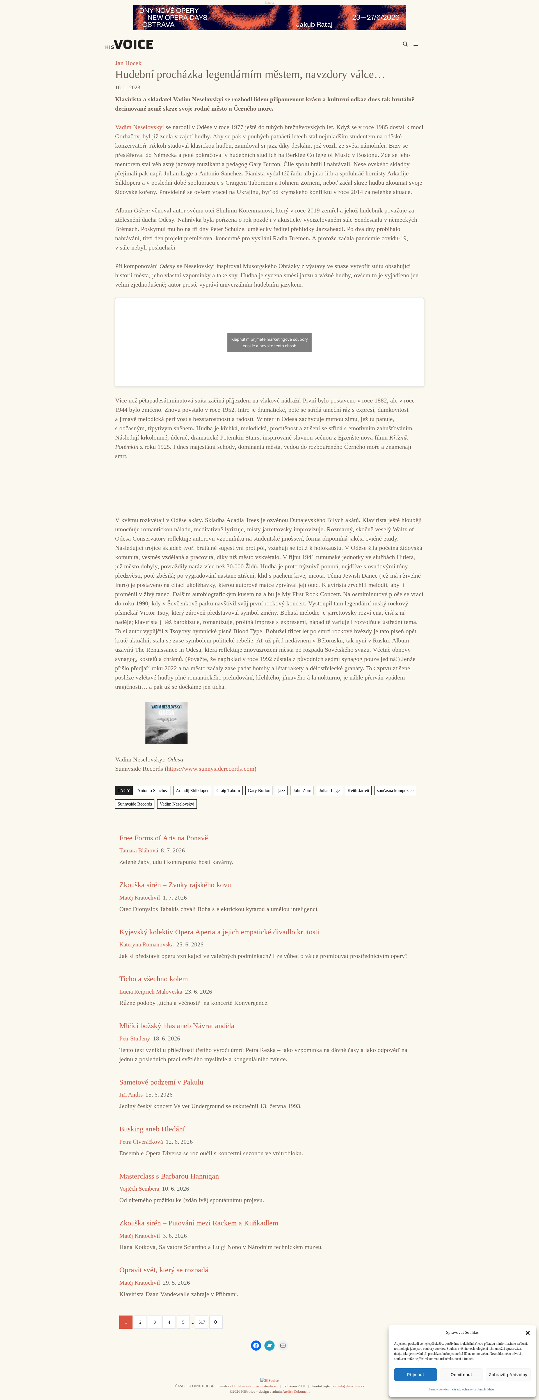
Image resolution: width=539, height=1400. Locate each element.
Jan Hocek (128, 63)
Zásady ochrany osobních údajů (473, 1389)
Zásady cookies (438, 1389)
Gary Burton (259, 790)
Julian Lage (329, 790)
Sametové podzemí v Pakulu (161, 1082)
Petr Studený (134, 1039)
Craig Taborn (228, 790)
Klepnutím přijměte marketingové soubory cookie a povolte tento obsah (269, 342)
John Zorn (302, 790)
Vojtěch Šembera (139, 1189)
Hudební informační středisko (254, 1386)
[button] (528, 1332)
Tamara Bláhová (138, 851)
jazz (281, 790)
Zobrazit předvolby (508, 1374)
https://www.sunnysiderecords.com (210, 768)
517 (201, 1322)
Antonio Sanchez (152, 790)
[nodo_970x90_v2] (269, 17)
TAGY (124, 790)
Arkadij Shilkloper (192, 790)
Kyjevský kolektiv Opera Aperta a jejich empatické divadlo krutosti (219, 932)
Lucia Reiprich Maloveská (150, 992)
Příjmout (415, 1374)
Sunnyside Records (135, 804)
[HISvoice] (142, 44)
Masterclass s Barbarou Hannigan (169, 1176)
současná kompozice (395, 790)
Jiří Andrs (131, 1095)
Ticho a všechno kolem (153, 979)
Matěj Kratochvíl (139, 898)
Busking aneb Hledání (152, 1129)
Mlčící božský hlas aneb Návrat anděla (176, 1026)
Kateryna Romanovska (146, 945)
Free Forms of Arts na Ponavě (163, 838)
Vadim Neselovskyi (139, 127)
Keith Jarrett (358, 790)
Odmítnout (461, 1374)
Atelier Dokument (296, 1391)
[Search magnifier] (405, 44)
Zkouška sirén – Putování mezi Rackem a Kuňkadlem (198, 1223)
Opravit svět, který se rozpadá (163, 1270)
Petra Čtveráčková (141, 1142)
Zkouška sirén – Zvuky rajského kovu (175, 885)
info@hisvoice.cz (351, 1386)
